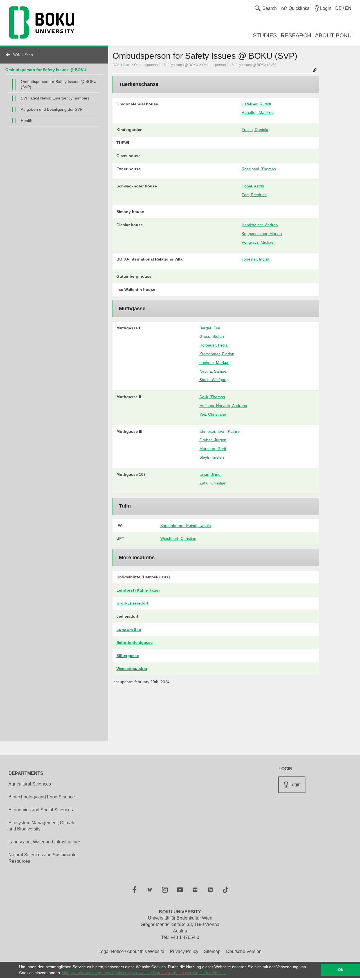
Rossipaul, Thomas (259, 169)
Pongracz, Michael (258, 242)
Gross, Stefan (211, 336)
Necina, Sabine (212, 371)
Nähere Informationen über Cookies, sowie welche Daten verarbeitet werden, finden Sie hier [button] (144, 972)
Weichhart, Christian (178, 538)
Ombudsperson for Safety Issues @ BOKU (45, 69)
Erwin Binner (210, 474)
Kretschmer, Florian (216, 354)
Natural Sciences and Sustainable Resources (42, 858)
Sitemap (212, 951)
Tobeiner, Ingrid (255, 259)
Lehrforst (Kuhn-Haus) (138, 590)
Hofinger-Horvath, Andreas (223, 405)
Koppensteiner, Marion (262, 233)
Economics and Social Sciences (40, 809)
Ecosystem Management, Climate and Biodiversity (41, 826)
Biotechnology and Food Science (41, 796)
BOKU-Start (22, 55)
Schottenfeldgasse (134, 642)
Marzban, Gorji (212, 448)
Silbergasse (127, 655)
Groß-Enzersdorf (132, 603)
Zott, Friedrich (254, 195)
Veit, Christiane (212, 414)
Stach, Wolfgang (214, 379)
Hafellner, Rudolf (256, 104)
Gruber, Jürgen (212, 440)
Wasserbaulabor (131, 668)
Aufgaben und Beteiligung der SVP (51, 109)
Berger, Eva (209, 328)
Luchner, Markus (214, 362)
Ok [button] (340, 970)
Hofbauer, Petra (213, 345)
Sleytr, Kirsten (211, 457)
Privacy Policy (184, 951)
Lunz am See (128, 629)
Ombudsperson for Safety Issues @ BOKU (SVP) (58, 84)
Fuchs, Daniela (255, 129)
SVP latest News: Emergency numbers (55, 98)
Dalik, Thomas (212, 397)
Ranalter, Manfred (258, 112)
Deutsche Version (244, 951)
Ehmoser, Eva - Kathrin (219, 431)
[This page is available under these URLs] (315, 71)
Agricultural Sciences (29, 784)
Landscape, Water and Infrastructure (44, 841)
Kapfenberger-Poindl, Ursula (185, 525)
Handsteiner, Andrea (260, 225)
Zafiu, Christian (212, 483)
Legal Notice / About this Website (131, 951)
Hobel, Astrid (253, 186)
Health (26, 120)
